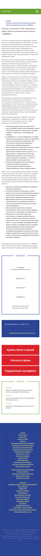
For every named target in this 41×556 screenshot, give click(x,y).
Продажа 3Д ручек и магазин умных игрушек (22, 510)
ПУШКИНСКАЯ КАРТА (23, 505)
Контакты (23, 441)
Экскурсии (23, 482)
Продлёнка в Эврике (22, 501)
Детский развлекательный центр (22, 449)
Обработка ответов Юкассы (22, 462)
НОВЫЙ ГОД (23, 489)
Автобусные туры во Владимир (22, 447)
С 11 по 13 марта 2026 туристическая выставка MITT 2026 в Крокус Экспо (20, 399)
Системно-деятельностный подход (23, 445)
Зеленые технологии (22, 478)
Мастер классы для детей (23, 495)
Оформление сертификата (22, 452)
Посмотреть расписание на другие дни (22, 333)
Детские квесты (23, 493)
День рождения (23, 486)
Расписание (22, 437)
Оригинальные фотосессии (22, 512)
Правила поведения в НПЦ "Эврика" (22, 469)
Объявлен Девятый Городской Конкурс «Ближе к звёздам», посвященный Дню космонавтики (19, 391)
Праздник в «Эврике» (22, 491)
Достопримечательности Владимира (22, 443)
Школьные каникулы (22, 499)
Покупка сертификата (23, 456)
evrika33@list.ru (20, 297)
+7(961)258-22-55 (20, 288)
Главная (8, 21)
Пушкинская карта (22, 460)
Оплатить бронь (20, 360)
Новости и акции (23, 439)
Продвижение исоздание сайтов (20, 545)
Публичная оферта (23, 472)
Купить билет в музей (20, 349)
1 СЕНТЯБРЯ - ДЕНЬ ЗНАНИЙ (22, 507)
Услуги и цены (22, 435)
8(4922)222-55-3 (20, 278)
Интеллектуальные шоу (22, 497)
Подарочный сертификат (20, 370)
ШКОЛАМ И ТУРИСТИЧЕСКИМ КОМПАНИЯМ (23, 484)
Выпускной (22, 503)
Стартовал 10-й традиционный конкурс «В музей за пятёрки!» (20, 407)
